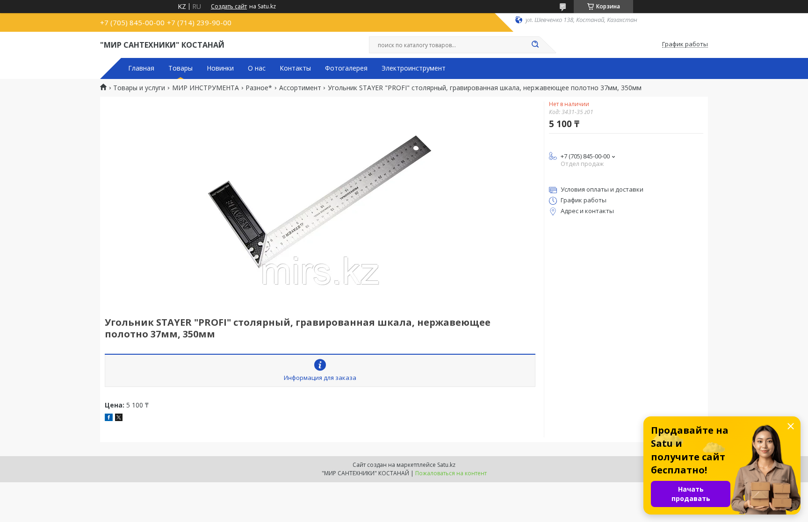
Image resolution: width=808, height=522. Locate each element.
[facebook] (109, 418)
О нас (257, 68)
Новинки (220, 68)
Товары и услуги (139, 88)
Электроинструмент (414, 68)
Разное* (258, 88)
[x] (119, 418)
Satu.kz (446, 465)
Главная (141, 68)
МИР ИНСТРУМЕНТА (205, 88)
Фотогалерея (346, 68)
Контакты (295, 68)
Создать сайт (229, 6)
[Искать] (535, 44)
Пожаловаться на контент (451, 473)
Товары (180, 68)
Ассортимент (300, 88)
